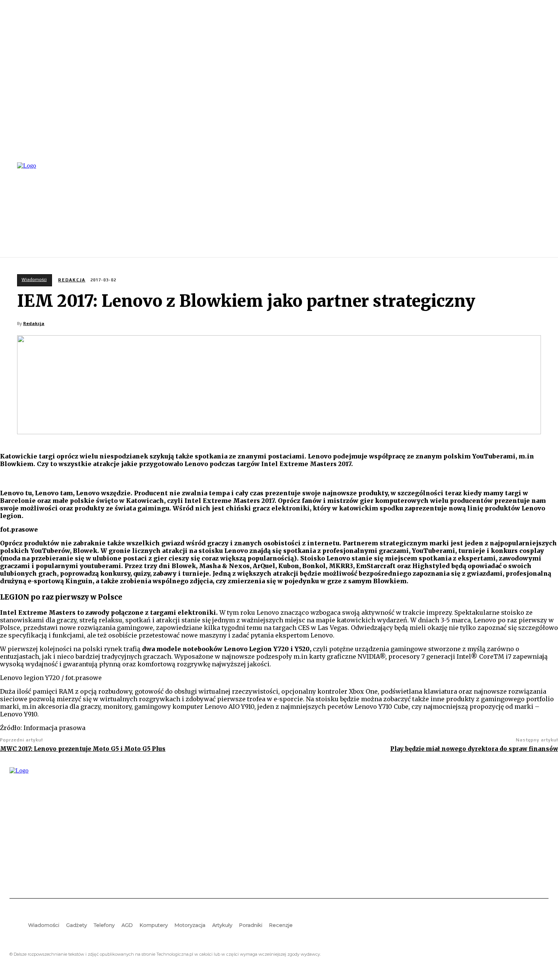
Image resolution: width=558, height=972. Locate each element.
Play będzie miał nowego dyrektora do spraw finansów (474, 748)
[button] (539, 209)
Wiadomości (34, 279)
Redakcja (71, 280)
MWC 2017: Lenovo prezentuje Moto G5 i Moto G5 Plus (83, 748)
